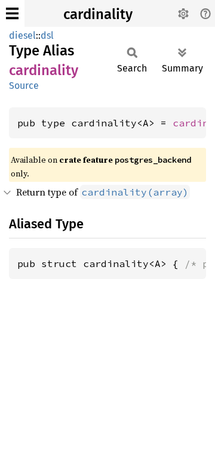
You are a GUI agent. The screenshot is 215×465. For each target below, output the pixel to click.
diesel (22, 35)
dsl (47, 35)
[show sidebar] (12, 13)
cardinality (98, 14)
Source (24, 85)
